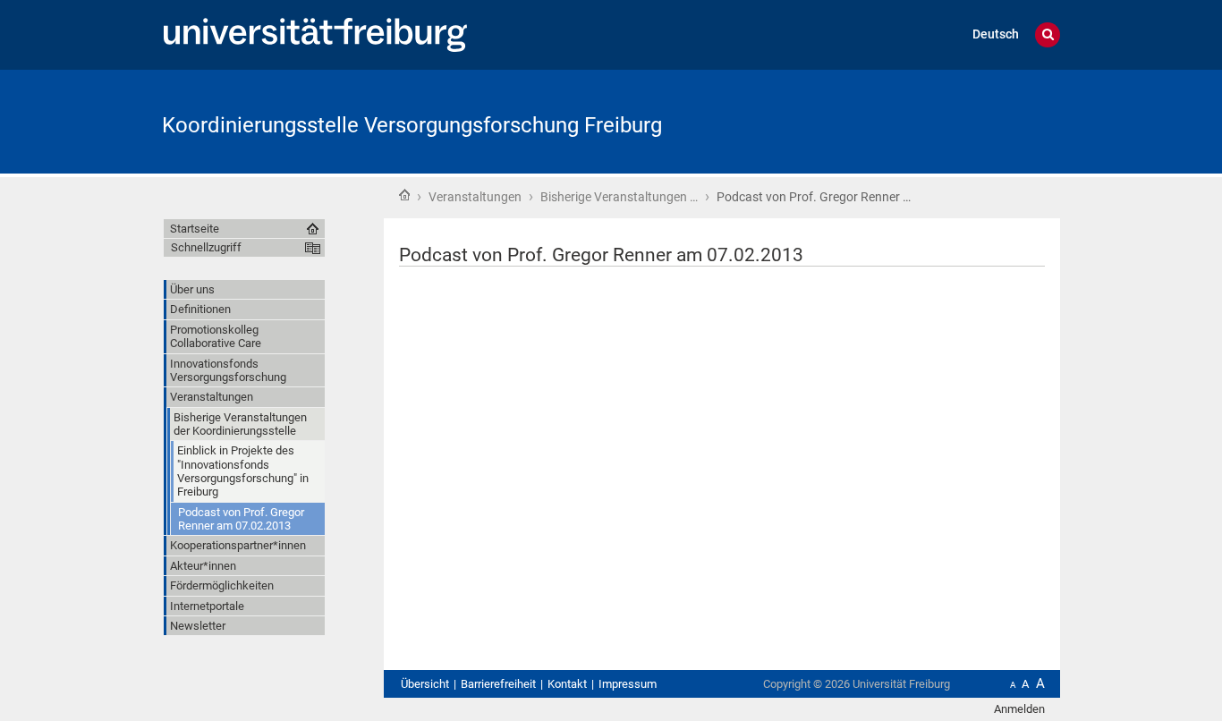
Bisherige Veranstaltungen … (619, 197)
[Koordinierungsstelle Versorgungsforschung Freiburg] (972, 120)
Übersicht (425, 684)
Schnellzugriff (206, 247)
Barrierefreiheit (498, 684)
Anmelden (1019, 709)
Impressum (627, 684)
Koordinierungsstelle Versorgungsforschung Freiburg (412, 125)
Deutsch (995, 34)
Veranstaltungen (475, 197)
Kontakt (567, 684)
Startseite (404, 195)
